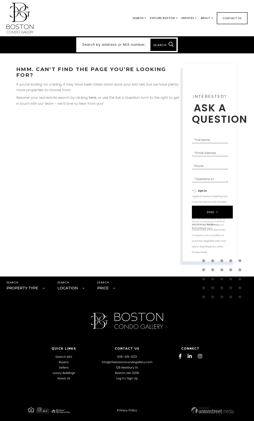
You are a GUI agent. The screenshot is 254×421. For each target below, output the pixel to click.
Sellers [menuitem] (64, 367)
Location (67, 288)
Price (103, 288)
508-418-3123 (127, 357)
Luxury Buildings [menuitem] (64, 373)
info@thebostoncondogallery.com (127, 362)
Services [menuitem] (187, 18)
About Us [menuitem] (63, 378)
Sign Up (132, 378)
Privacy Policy (199, 252)
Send (211, 212)
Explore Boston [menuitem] (162, 18)
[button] (163, 45)
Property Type (22, 288)
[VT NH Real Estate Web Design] (198, 410)
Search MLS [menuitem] (63, 357)
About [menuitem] (205, 18)
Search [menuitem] (138, 18)
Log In (120, 378)
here (92, 98)
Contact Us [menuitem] (232, 18)
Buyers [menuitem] (64, 362)
